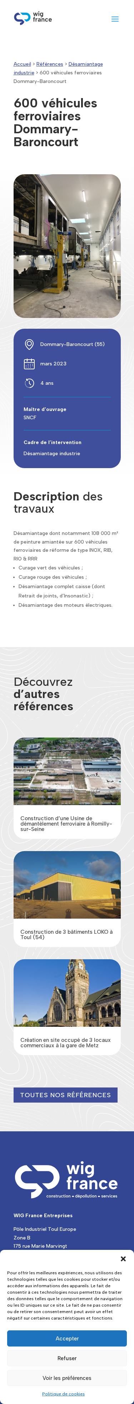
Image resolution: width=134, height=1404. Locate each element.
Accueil (22, 64)
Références (49, 64)
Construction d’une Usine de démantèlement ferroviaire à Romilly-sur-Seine (66, 823)
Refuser (67, 1358)
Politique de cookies (63, 1393)
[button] (123, 1258)
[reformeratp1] (67, 316)
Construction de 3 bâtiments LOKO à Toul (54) (66, 935)
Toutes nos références (65, 1095)
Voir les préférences (67, 1378)
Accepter (67, 1338)
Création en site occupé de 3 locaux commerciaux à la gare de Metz (65, 1043)
